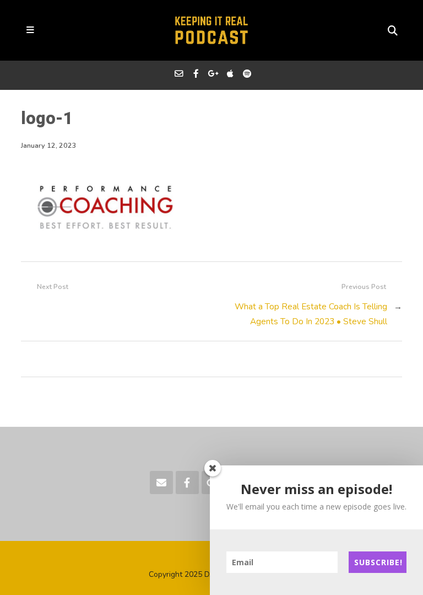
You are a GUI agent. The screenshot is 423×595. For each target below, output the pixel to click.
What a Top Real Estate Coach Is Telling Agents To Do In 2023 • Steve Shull (311, 313)
